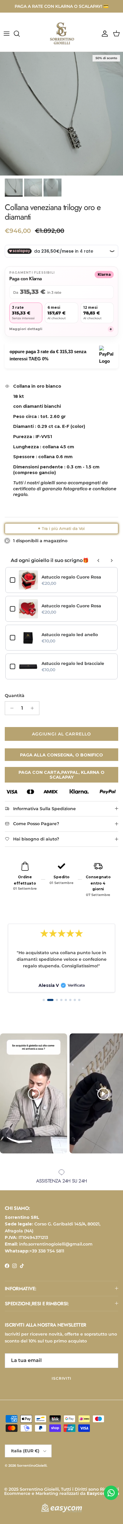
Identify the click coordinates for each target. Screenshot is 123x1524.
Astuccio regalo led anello (69, 634)
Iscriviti (62, 1378)
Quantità (14, 695)
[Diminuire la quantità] (10, 708)
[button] (44, 1000)
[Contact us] (111, 1493)
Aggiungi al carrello (61, 734)
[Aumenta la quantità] (34, 708)
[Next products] (111, 560)
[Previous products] (98, 560)
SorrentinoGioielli (32, 1465)
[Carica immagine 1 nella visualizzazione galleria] (61, 114)
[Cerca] (19, 33)
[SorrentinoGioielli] (61, 34)
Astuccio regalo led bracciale (72, 663)
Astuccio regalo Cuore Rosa (71, 577)
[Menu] (6, 33)
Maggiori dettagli (60, 329)
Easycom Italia (103, 1493)
